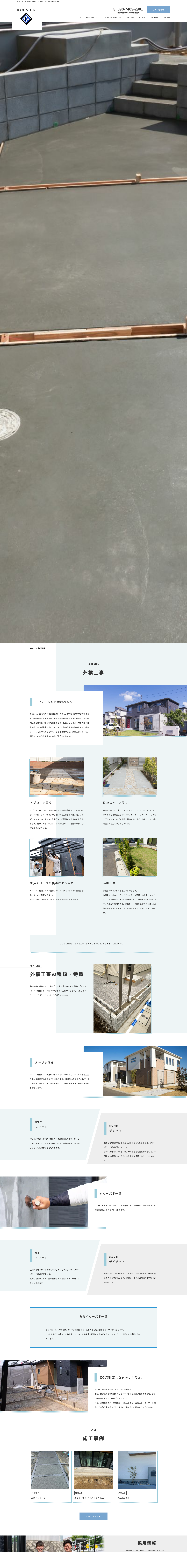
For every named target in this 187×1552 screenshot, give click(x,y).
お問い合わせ (158, 9)
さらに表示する (93, 1516)
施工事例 (142, 17)
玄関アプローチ (38, 1497)
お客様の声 (154, 17)
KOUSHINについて (93, 17)
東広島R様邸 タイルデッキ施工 (89, 1497)
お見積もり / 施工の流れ (113, 17)
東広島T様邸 (124, 1497)
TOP (79, 17)
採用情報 (166, 17)
